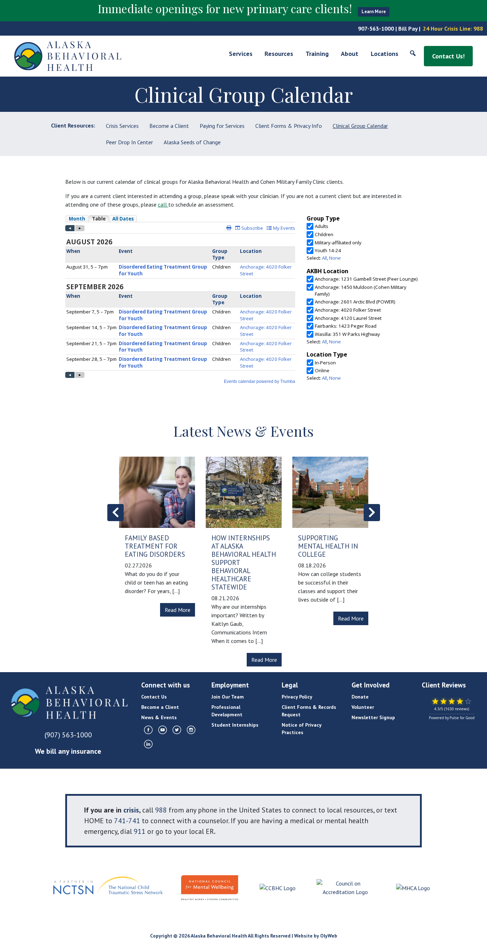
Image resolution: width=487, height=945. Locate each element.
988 (478, 28)
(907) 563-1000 (68, 734)
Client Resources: (73, 125)
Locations (384, 54)
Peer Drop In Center (129, 142)
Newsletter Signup (373, 717)
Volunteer (363, 707)
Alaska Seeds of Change (192, 142)
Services (240, 54)
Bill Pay (407, 28)
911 (139, 831)
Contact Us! (448, 56)
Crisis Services (122, 125)
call (162, 204)
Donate (360, 697)
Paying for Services (222, 125)
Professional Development (226, 711)
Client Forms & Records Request (309, 711)
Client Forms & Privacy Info (288, 125)
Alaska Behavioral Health (219, 936)
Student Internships (234, 725)
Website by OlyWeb (315, 936)
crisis (131, 810)
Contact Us (154, 697)
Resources (279, 54)
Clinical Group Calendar (360, 125)
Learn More (374, 12)
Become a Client (169, 125)
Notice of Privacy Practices (301, 729)
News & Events (159, 717)
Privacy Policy (297, 697)
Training (317, 54)
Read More (177, 609)
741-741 (127, 820)
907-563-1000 (376, 28)
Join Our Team (227, 697)
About (349, 54)
